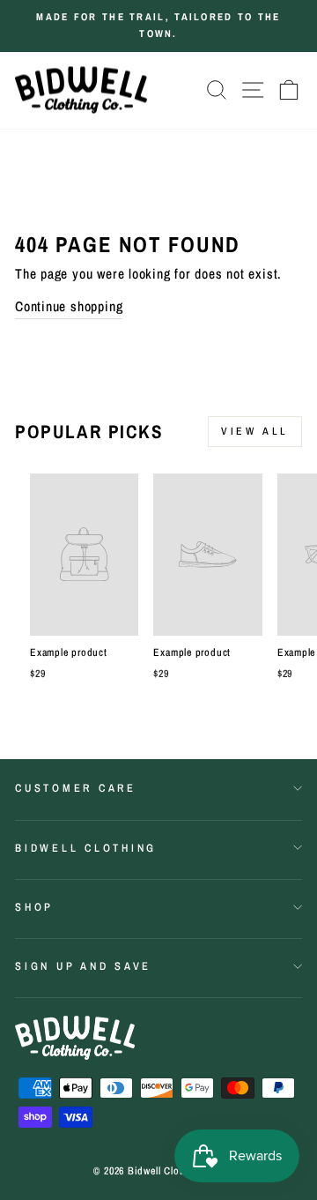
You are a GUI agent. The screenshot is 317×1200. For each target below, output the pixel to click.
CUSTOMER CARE (75, 787)
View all (255, 431)
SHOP (34, 906)
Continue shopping (68, 306)
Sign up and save (83, 965)
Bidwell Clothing (86, 847)
